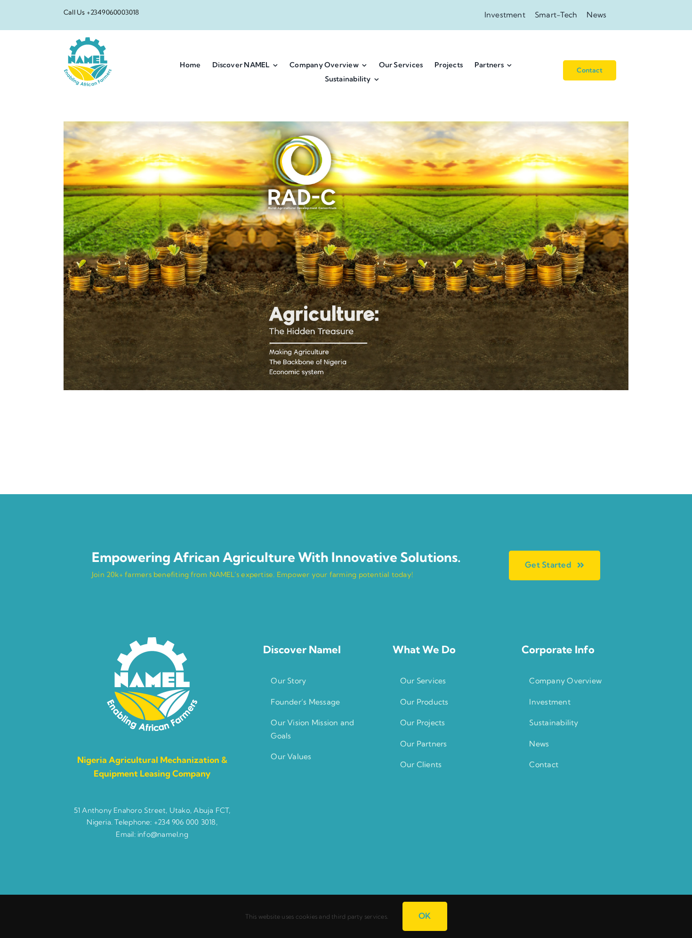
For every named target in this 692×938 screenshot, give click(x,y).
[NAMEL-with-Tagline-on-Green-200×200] (152, 640)
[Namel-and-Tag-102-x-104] (88, 40)
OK (424, 916)
